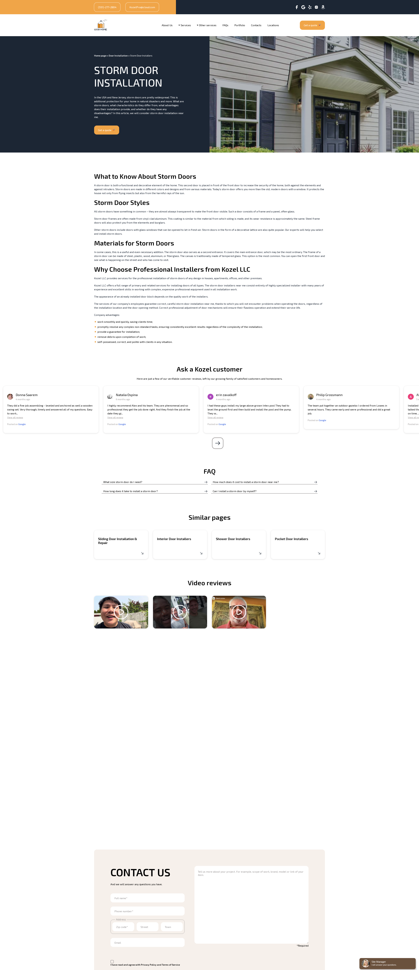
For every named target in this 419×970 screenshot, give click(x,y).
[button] (217, 443)
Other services (207, 25)
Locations (273, 25)
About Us (167, 25)
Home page (100, 55)
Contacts (256, 25)
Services (186, 25)
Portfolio (239, 25)
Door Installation (118, 55)
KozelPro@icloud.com (142, 7)
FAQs (225, 25)
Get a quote (310, 25)
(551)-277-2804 (107, 7)
